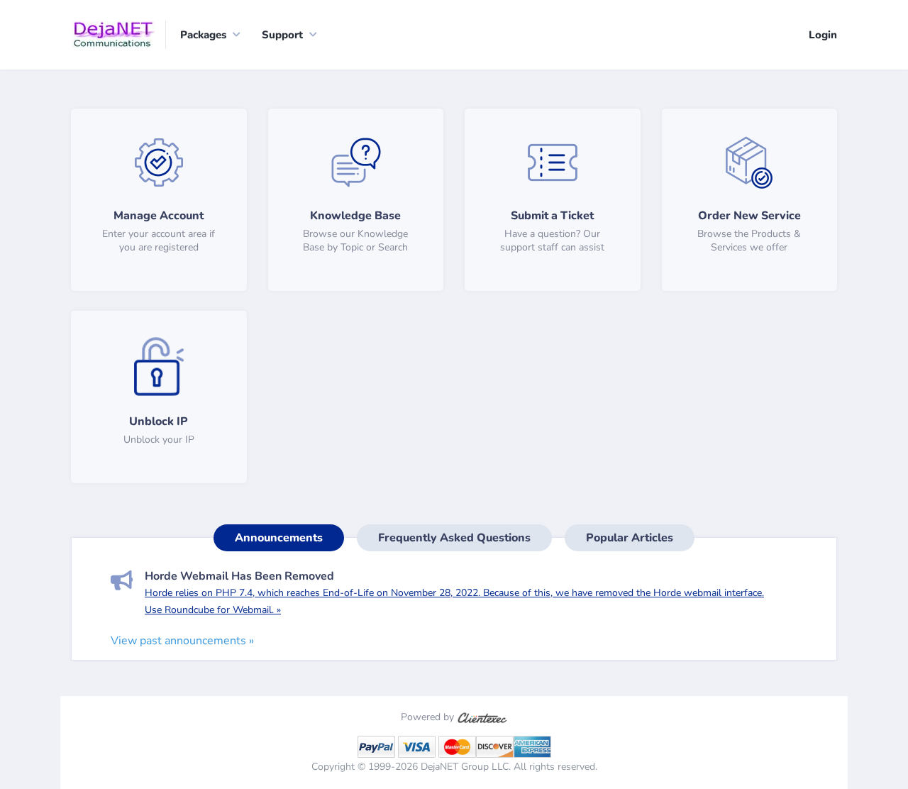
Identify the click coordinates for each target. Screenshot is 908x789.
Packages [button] (203, 35)
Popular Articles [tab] (629, 538)
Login (823, 35)
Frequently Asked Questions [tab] (454, 538)
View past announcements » (182, 641)
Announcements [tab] (279, 538)
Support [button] (282, 35)
